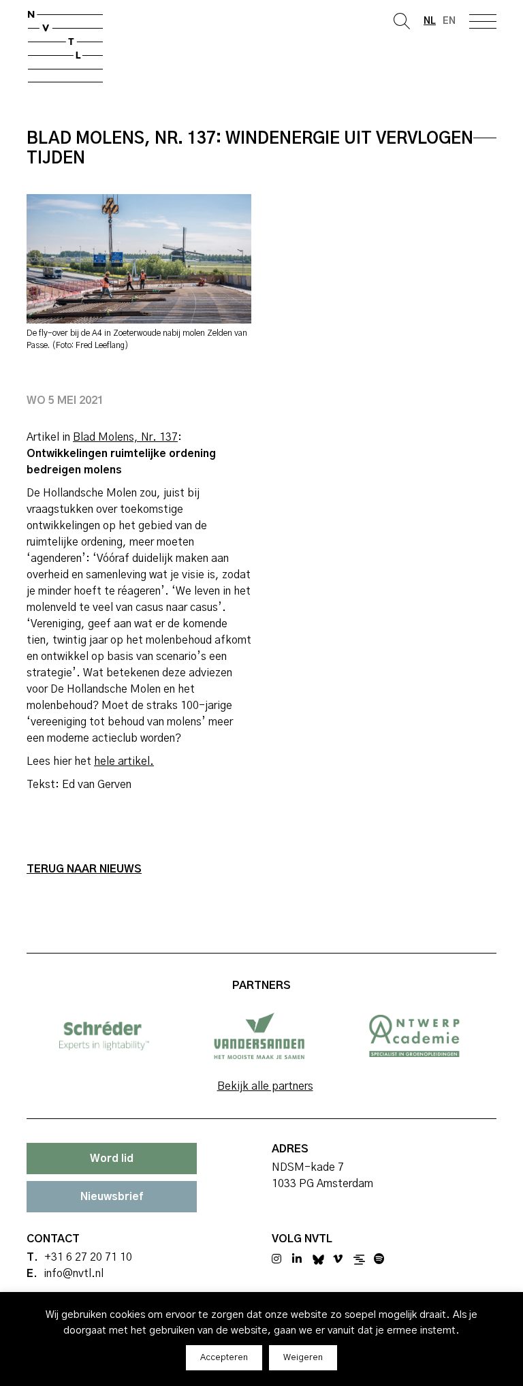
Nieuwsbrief (111, 1196)
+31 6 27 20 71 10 (88, 1257)
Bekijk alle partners (265, 1086)
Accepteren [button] (224, 1357)
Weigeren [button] (303, 1357)
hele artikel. (124, 761)
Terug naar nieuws (84, 869)
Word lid (111, 1158)
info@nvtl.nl (74, 1273)
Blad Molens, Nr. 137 (125, 437)
